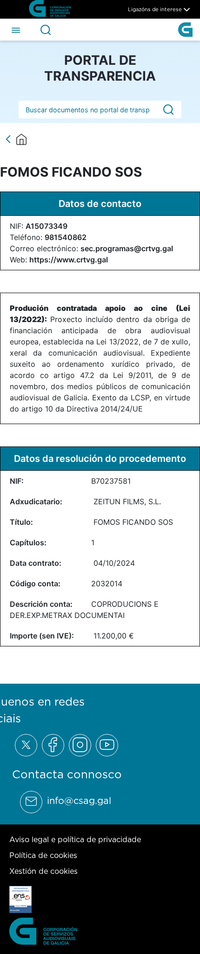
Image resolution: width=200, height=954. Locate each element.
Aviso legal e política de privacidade (75, 839)
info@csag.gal (79, 800)
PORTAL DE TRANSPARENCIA (100, 68)
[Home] (21, 139)
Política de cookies (43, 855)
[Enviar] (168, 110)
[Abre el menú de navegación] (15, 29)
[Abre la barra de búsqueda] (45, 29)
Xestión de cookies (43, 871)
